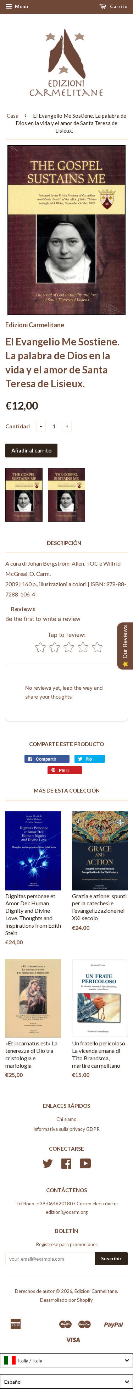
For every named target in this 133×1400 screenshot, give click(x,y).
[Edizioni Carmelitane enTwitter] (47, 1166)
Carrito (118, 6)
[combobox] (66, 1360)
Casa (12, 115)
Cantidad (17, 426)
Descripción (64, 543)
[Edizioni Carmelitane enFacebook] (66, 1166)
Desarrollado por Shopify (66, 1300)
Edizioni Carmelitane (95, 1291)
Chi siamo (66, 1119)
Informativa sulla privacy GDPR (66, 1129)
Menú (21, 6)
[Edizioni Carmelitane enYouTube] (85, 1166)
